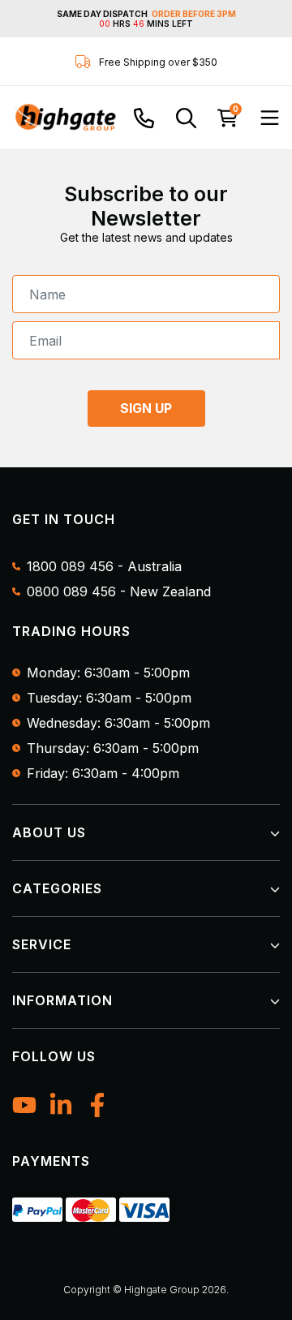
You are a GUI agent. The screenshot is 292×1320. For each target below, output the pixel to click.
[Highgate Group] (65, 117)
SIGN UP (146, 408)
